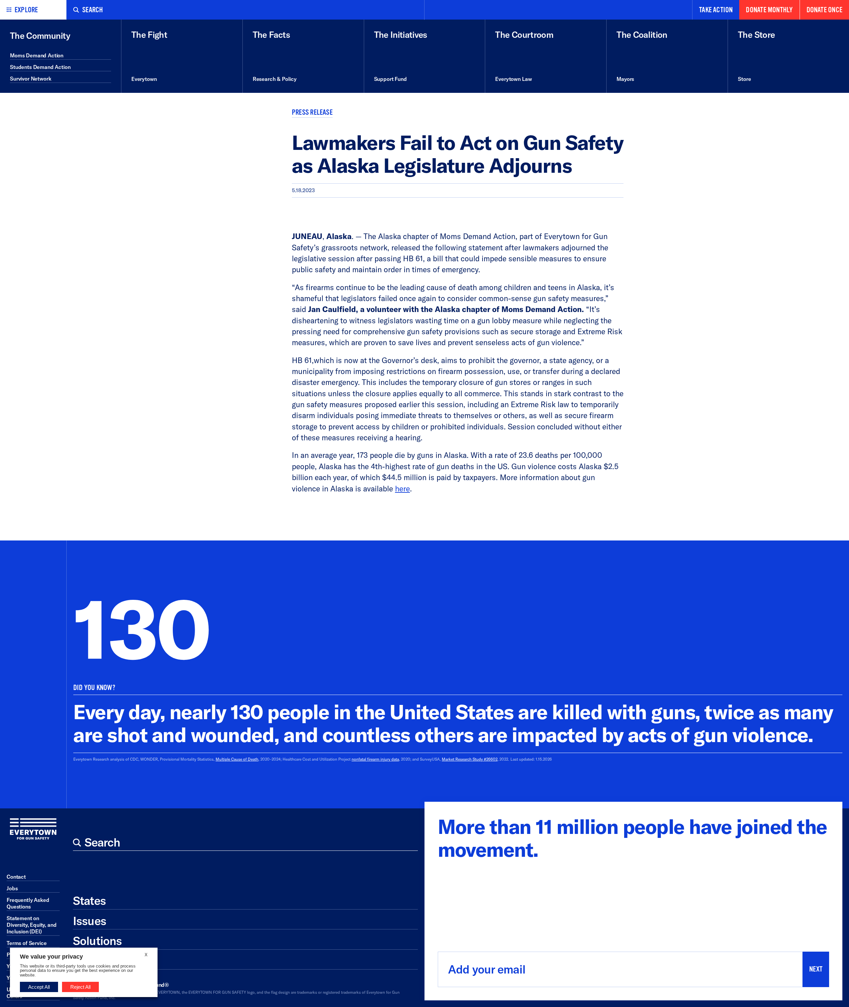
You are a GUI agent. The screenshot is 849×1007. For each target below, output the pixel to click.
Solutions (97, 940)
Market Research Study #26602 (469, 759)
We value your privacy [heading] (51, 956)
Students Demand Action (40, 67)
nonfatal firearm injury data (375, 759)
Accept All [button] (39, 987)
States (89, 900)
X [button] (146, 955)
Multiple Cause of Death (237, 759)
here (402, 488)
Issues (89, 920)
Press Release (312, 112)
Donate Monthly (769, 10)
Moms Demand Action (36, 55)
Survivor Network (30, 78)
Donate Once (824, 10)
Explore (26, 10)
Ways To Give (107, 961)
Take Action (716, 10)
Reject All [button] (80, 987)
